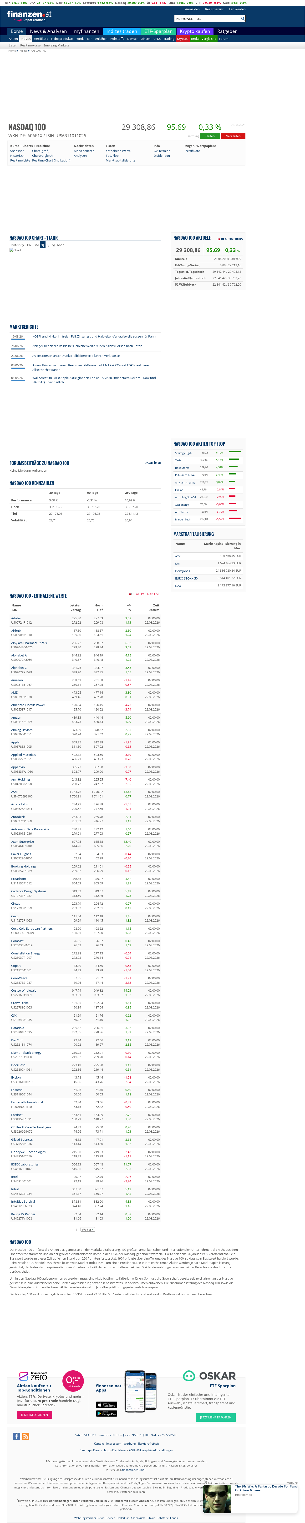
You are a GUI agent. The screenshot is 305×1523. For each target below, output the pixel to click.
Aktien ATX (82, 1435)
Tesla (178, 460)
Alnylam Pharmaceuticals (29, 643)
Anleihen (101, 38)
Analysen (80, 155)
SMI (178, 563)
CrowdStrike (20, 1003)
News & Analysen (48, 31)
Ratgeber (227, 31)
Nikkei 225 (158, 1435)
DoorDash (18, 1065)
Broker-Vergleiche (203, 38)
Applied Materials (23, 754)
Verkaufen (233, 136)
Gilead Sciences (22, 1139)
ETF (89, 38)
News (100, 1518)
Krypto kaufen (195, 31)
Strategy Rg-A (183, 453)
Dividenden (162, 155)
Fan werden (237, 9)
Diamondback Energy (26, 1052)
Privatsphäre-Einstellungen (155, 1450)
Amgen (16, 717)
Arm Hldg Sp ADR (185, 497)
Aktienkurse (138, 1518)
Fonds (80, 38)
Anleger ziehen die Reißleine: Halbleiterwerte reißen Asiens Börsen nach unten (87, 346)
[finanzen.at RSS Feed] (25, 1436)
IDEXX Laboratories (25, 1164)
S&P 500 (171, 1435)
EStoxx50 (89, 3)
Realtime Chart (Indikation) (51, 160)
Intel (14, 1177)
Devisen (132, 38)
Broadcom (18, 879)
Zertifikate (41, 38)
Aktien (13, 38)
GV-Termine (162, 151)
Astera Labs (19, 804)
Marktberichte (84, 151)
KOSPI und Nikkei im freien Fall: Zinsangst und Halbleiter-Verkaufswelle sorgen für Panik (94, 336)
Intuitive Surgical (23, 1201)
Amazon (17, 680)
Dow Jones (182, 571)
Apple (15, 742)
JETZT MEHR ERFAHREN (215, 1417)
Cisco (15, 916)
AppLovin (18, 767)
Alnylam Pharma (185, 482)
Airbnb (16, 630)
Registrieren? (214, 9)
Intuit (15, 1189)
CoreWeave (19, 978)
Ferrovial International (27, 1102)
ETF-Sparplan (158, 31)
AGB (132, 1450)
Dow (59, 3)
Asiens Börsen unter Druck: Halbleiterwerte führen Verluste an (76, 355)
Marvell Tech (183, 519)
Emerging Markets (56, 45)
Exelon (16, 1077)
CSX (14, 1015)
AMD (14, 692)
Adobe (15, 618)
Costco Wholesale (23, 990)
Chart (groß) (40, 151)
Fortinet (17, 1115)
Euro (171, 3)
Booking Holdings (23, 866)
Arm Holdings (20, 779)
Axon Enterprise (22, 841)
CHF (198, 3)
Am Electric (181, 512)
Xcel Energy (182, 504)
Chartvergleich (42, 155)
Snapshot (17, 151)
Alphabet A (19, 655)
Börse (17, 31)
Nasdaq (120, 3)
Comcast (17, 941)
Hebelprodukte (62, 38)
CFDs (157, 38)
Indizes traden (122, 31)
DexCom (17, 1040)
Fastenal (17, 1090)
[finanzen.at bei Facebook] (16, 1436)
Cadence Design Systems (28, 891)
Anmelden (192, 9)
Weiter (86, 1229)
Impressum (113, 1444)
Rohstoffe (117, 38)
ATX (7, 3)
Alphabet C (19, 668)
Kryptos (182, 38)
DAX (33, 3)
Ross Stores (182, 467)
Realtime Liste (20, 160)
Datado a (17, 1028)
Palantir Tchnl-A (185, 475)
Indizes (26, 38)
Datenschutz (101, 1450)
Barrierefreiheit (148, 1444)
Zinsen (146, 38)
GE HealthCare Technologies (31, 1127)
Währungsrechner (85, 1518)
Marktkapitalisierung (120, 160)
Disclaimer (119, 1450)
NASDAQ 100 (140, 1435)
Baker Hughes (21, 854)
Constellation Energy (26, 953)
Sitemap (85, 1450)
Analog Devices (21, 730)
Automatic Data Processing (30, 829)
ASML (15, 792)
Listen (13, 45)
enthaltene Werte (118, 151)
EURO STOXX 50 (186, 578)
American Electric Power (28, 705)
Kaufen (210, 136)
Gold (226, 3)
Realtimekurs (232, 239)
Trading (168, 38)
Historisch (17, 155)
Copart (16, 965)
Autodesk (18, 817)
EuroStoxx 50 (106, 1435)
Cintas (15, 903)
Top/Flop (112, 155)
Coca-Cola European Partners (32, 928)
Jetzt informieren (34, 1415)
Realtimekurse (30, 45)
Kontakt (99, 1444)
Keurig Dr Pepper (23, 1214)
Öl (148, 3)
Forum (224, 38)
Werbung (130, 1444)
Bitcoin (151, 1518)
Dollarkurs (123, 1518)
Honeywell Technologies (28, 1152)
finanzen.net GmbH (134, 1470)
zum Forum (154, 462)
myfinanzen (86, 31)
